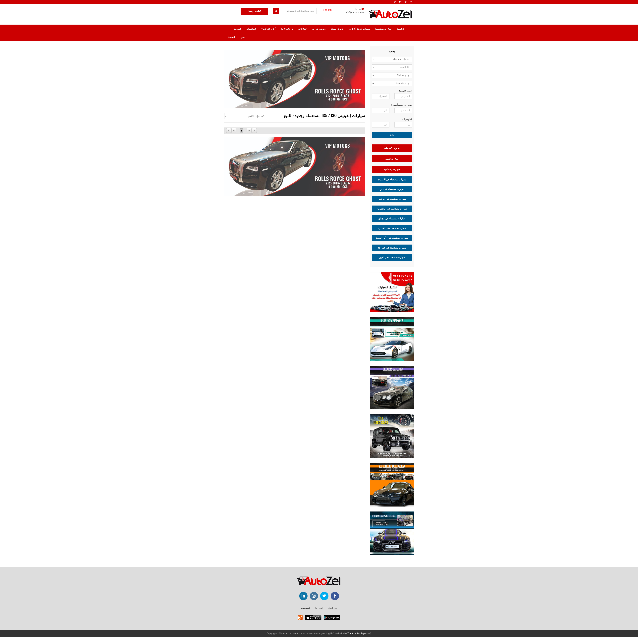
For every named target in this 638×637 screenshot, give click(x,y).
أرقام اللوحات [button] (269, 28)
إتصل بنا (238, 28)
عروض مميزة (337, 28)
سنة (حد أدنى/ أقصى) (401, 105)
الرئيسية (401, 28)
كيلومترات (407, 119)
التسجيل (231, 37)
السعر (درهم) (405, 90)
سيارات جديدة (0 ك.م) (359, 28)
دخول (242, 37)
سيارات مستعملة (383, 28)
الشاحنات (302, 28)
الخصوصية (306, 608)
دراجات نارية (287, 28)
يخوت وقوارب (319, 28)
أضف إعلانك (253, 11)
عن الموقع (251, 28)
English (327, 9)
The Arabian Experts (358, 633)
